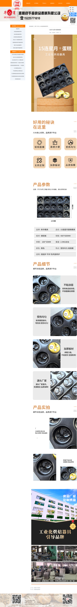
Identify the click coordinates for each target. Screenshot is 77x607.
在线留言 (73, 13)
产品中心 (44, 3)
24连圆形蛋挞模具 (36, 589)
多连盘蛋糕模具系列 (44, 26)
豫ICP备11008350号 (46, 604)
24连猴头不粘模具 (36, 587)
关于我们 (36, 3)
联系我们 (68, 3)
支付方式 (60, 3)
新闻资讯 (52, 3)
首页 (35, 26)
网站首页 (28, 3)
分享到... (73, 15)
